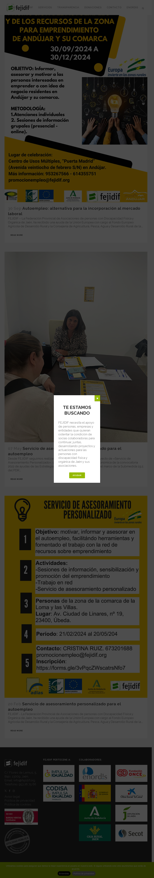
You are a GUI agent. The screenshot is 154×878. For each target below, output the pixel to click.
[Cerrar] (97, 398)
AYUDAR (77, 475)
